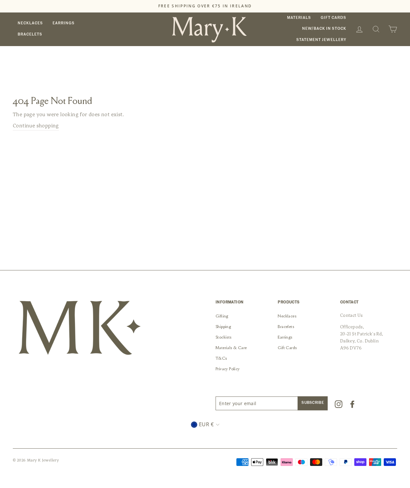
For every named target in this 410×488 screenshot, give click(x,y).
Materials (299, 18)
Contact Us (351, 315)
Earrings (64, 23)
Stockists (224, 337)
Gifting (222, 316)
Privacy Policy (228, 369)
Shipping (223, 327)
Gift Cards (333, 18)
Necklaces (30, 23)
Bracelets (30, 34)
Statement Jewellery (321, 40)
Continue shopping (36, 126)
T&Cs (221, 358)
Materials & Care (231, 348)
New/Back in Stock (324, 29)
